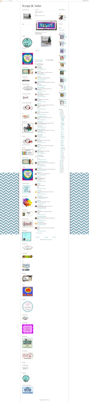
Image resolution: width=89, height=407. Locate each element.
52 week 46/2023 (39, 61)
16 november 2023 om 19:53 (41, 170)
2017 (61, 167)
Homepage (46, 237)
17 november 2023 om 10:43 (41, 208)
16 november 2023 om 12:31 (41, 142)
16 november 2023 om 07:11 (41, 74)
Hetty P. (38, 103)
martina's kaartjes (40, 87)
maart (62, 156)
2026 (61, 110)
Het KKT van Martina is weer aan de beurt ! (62, 124)
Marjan (38, 200)
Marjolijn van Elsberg (40, 129)
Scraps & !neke (31, 6)
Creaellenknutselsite (40, 81)
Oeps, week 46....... (62, 134)
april (61, 155)
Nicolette (38, 65)
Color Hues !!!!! (62, 132)
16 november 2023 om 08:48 (41, 101)
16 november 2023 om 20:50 (41, 181)
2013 (61, 172)
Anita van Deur (39, 134)
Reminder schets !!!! (62, 145)
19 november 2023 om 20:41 (41, 224)
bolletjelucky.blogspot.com (41, 161)
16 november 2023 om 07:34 (41, 79)
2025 (61, 112)
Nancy (38, 183)
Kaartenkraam (39, 121)
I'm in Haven (62, 41)
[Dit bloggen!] (49, 60)
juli (61, 151)
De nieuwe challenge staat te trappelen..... (62, 120)
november (62, 117)
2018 (61, 165)
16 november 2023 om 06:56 (41, 69)
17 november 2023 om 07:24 (41, 198)
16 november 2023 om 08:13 (41, 96)
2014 (61, 171)
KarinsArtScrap (39, 155)
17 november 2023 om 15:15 (41, 214)
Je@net (38, 76)
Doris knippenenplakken (41, 216)
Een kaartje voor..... (62, 141)
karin (38, 226)
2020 (61, 163)
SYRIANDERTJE (62, 34)
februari (62, 157)
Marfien (38, 172)
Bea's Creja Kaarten (63, 55)
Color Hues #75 (62, 143)
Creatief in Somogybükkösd (62, 70)
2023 (61, 114)
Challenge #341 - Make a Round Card (65, 95)
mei (61, 153)
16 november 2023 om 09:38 (41, 119)
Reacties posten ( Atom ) (48, 239)
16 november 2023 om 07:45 (41, 85)
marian (38, 149)
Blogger (48, 399)
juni (61, 152)
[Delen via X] (50, 60)
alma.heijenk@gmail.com (41, 116)
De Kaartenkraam (62, 62)
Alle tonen (65, 106)
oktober (62, 147)
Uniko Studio (62, 48)
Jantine (38, 210)
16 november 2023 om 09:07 (41, 114)
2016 (61, 168)
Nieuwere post (38, 237)
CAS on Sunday (62, 92)
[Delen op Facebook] (51, 60)
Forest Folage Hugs (65, 43)
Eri (37, 98)
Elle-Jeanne (39, 92)
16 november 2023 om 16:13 (41, 153)
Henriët (38, 71)
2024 (61, 113)
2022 (61, 160)
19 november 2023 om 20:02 (41, 220)
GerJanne (39, 190)
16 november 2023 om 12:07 (41, 132)
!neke (65, 15)
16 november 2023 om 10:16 (41, 127)
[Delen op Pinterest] (52, 60)
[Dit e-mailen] (48, 60)
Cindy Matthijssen (40, 222)
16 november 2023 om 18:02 (41, 159)
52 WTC (40, 15)
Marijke (38, 144)
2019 (61, 164)
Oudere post (54, 237)
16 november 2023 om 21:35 (41, 188)
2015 (61, 169)
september (62, 148)
